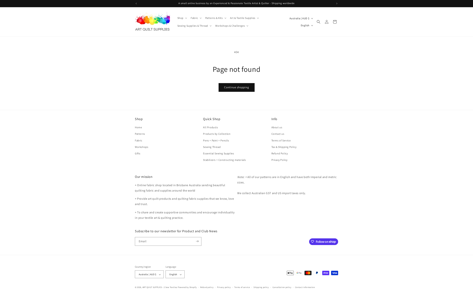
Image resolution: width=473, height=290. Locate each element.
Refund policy (206, 287)
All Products (210, 127)
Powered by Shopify (187, 287)
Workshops (141, 147)
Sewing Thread (212, 147)
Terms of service (242, 287)
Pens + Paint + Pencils (216, 140)
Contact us (277, 134)
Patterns (140, 134)
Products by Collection (216, 134)
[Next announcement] (337, 3)
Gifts (137, 153)
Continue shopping (236, 87)
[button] (181, 18)
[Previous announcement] (136, 3)
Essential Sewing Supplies (218, 153)
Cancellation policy (282, 287)
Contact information (305, 287)
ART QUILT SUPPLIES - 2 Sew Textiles (159, 287)
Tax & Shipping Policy (284, 147)
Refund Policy (279, 153)
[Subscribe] (197, 241)
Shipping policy (261, 287)
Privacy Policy (279, 160)
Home (138, 127)
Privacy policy (224, 287)
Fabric (138, 140)
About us (276, 127)
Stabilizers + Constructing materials (224, 160)
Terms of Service (281, 140)
